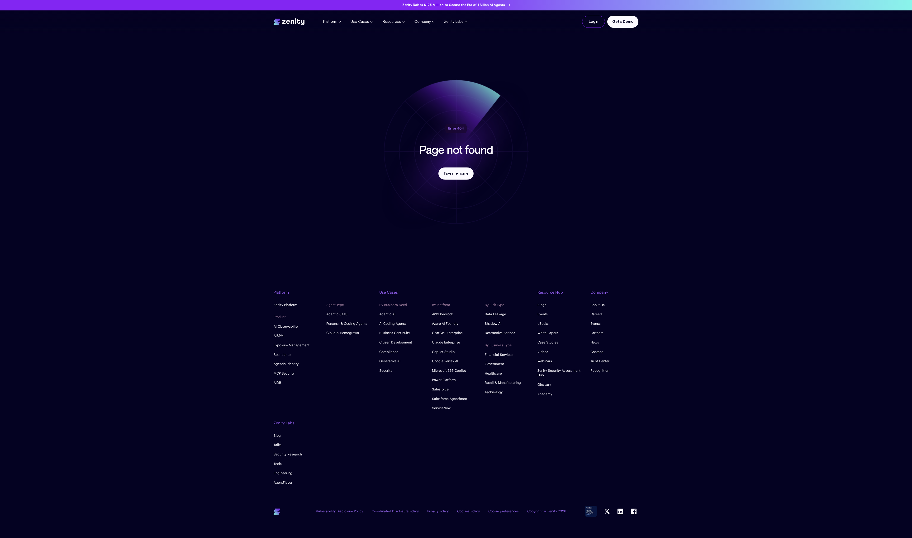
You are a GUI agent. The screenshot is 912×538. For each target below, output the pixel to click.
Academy (544, 394)
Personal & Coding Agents (346, 323)
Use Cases (360, 21)
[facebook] (633, 511)
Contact (596, 352)
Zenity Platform (285, 305)
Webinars (544, 361)
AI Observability (286, 326)
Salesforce (440, 389)
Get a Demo (622, 21)
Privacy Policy (438, 511)
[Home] (289, 21)
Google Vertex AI (445, 361)
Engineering (283, 473)
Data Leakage (495, 314)
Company (422, 21)
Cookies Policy (468, 511)
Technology (494, 392)
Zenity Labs (454, 21)
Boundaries (282, 354)
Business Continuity (394, 333)
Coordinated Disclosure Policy (395, 511)
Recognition (599, 370)
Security (385, 370)
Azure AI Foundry (445, 323)
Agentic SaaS (336, 314)
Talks (277, 445)
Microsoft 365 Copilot (449, 370)
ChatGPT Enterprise (447, 333)
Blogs (541, 305)
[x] (607, 511)
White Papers (547, 333)
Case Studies (547, 342)
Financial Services (499, 354)
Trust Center (599, 361)
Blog (277, 435)
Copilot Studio (443, 352)
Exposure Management (291, 345)
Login (593, 21)
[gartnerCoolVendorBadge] (590, 511)
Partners (596, 333)
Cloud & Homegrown (342, 333)
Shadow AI (493, 323)
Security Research (288, 454)
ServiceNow (441, 408)
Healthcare (493, 373)
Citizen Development (395, 342)
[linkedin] (620, 511)
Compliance (388, 352)
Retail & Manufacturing (503, 382)
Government (494, 364)
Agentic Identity (286, 364)
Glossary (544, 384)
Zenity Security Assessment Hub (558, 372)
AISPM (279, 336)
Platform (330, 21)
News (594, 342)
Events (542, 314)
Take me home (456, 173)
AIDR (277, 382)
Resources (391, 21)
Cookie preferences (503, 511)
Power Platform (444, 380)
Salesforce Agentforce (449, 399)
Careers (596, 314)
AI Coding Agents (393, 323)
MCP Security (284, 373)
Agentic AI (387, 314)
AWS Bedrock (442, 314)
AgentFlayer (283, 482)
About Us (597, 305)
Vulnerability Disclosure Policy (339, 511)
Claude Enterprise (446, 342)
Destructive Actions (500, 333)
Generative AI (389, 361)
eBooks (543, 323)
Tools (278, 464)
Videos (542, 352)
